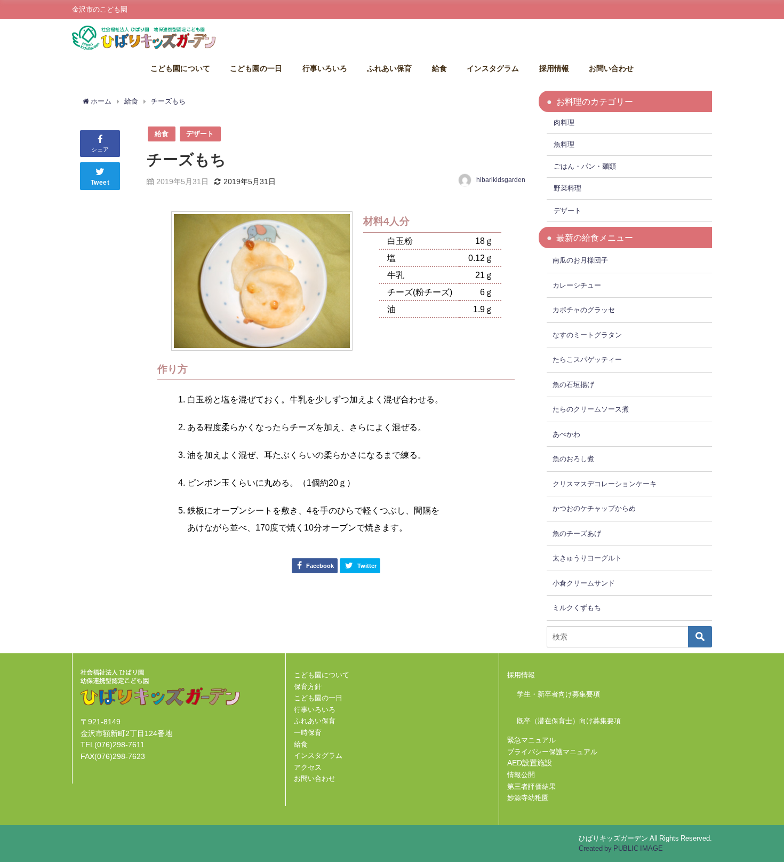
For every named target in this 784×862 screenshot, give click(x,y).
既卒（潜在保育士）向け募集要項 (569, 720)
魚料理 (564, 144)
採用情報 (554, 68)
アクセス (308, 767)
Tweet (100, 182)
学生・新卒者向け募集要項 (558, 694)
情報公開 (521, 774)
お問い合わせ (611, 68)
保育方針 (308, 686)
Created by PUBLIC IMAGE (621, 848)
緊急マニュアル (531, 740)
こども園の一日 (256, 68)
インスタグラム (493, 68)
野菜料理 (567, 188)
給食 (439, 68)
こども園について (180, 68)
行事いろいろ (324, 68)
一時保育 (308, 732)
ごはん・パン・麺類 (585, 166)
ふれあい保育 (389, 68)
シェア (100, 149)
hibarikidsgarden (500, 180)
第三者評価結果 (531, 786)
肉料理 (564, 122)
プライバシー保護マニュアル (552, 751)
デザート (200, 133)
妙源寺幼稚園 (528, 797)
